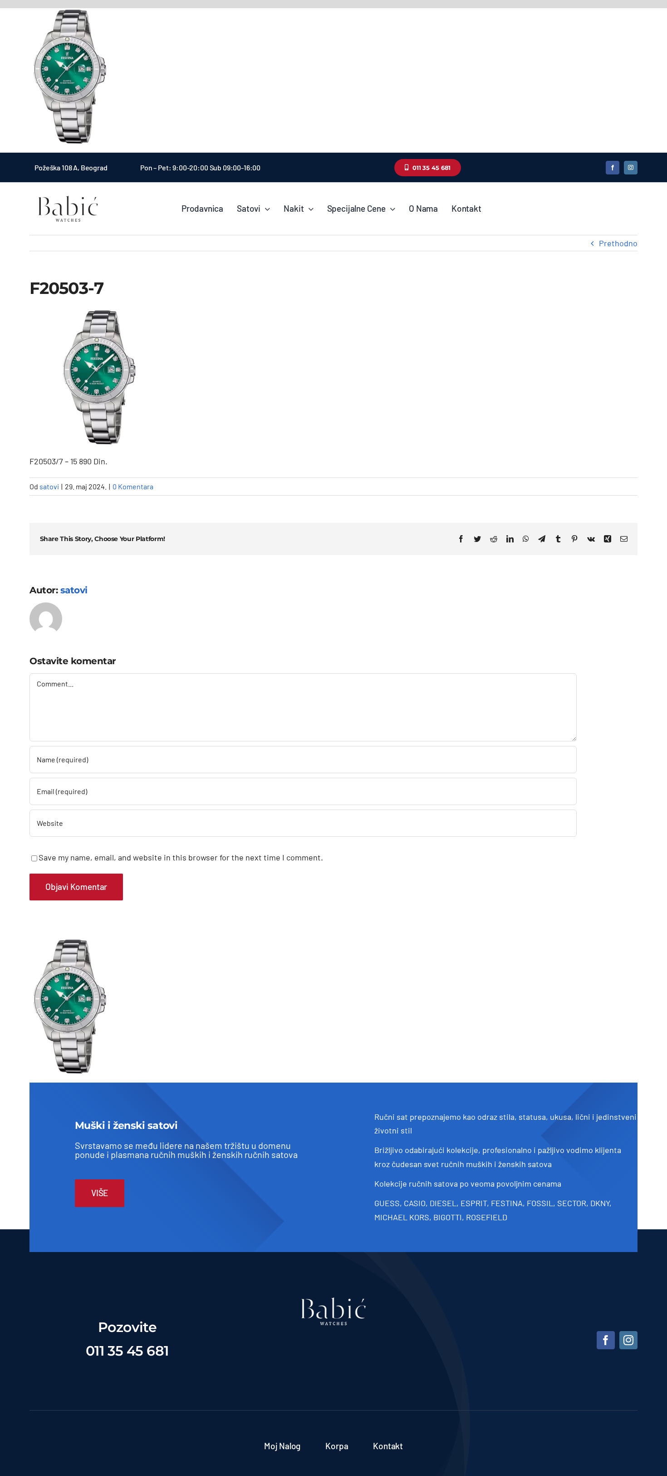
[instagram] (631, 167)
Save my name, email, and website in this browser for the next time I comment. (181, 857)
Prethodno (618, 243)
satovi (49, 486)
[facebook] (612, 167)
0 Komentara (133, 486)
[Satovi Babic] (68, 196)
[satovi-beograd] (333, 1302)
